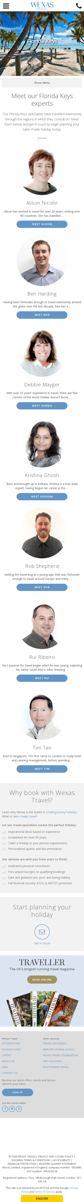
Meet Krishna (42, 496)
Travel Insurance (54, 1043)
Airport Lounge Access (58, 1049)
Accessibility (62, 1160)
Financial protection (22, 1164)
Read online (42, 979)
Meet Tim (42, 769)
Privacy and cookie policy (56, 1156)
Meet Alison (42, 224)
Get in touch (42, 943)
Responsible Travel (56, 1067)
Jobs (5, 1067)
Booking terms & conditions (31, 1160)
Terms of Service (44, 1191)
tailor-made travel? (25, 816)
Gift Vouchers (52, 1061)
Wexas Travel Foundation (60, 1055)
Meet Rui (42, 678)
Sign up (17, 1092)
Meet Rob (42, 587)
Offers (6, 1055)
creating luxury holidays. (61, 812)
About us (8, 1061)
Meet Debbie (42, 405)
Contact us (10, 1073)
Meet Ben (42, 315)
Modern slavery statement (57, 1164)
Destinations (11, 1043)
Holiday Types (11, 1049)
